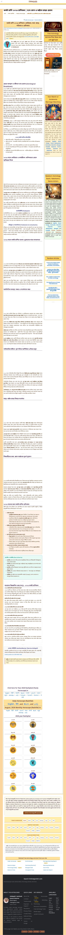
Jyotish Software (39, 914)
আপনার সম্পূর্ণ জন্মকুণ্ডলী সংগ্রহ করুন (33, 813)
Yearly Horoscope (20, 13)
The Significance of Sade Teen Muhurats (53, 283)
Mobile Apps (37, 911)
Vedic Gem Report (48, 870)
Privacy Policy (27, 911)
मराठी (17, 693)
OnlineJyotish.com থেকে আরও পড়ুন (13, 654)
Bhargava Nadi (29, 867)
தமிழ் (17, 695)
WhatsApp (36, 931)
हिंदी (12, 693)
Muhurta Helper (11, 865)
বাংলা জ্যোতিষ (11, 13)
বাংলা (38, 693)
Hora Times (46, 867)
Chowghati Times (29, 870)
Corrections (27, 919)
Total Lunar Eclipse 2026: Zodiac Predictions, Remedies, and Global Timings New (53, 264)
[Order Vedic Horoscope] (53, 26)
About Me (26, 896)
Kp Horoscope (29, 861)
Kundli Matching (40, 900)
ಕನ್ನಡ (6, 695)
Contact (26, 899)
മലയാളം (11, 695)
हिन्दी (57, 898)
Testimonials (27, 901)
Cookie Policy (27, 913)
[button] (2, 1)
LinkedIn (42, 931)
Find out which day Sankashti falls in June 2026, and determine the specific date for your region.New (53, 296)
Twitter (30, 931)
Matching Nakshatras (48, 865)
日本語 (33, 830)
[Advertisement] (23, 73)
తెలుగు (22, 693)
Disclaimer (27, 908)
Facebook (24, 931)
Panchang (37, 904)
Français (22, 695)
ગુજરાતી (33, 693)
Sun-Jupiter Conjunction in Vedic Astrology (53, 277)
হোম (5, 13)
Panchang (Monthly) (30, 865)
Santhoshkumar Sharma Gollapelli (14, 28)
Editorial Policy (28, 916)
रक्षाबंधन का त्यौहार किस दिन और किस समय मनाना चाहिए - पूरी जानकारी (53, 271)
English (7, 693)
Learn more (13, 904)
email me (19, 914)
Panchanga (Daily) (15, 867)
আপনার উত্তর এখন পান (53, 55)
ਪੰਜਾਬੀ (27, 693)
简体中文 (38, 830)
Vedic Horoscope (14, 861)
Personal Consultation (40, 906)
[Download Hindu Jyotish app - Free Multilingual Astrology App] (53, 63)
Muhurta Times (11, 870)
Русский (29, 695)
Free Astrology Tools (40, 909)
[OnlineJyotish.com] (33, 1)
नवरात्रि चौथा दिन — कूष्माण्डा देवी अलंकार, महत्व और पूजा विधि (53, 289)
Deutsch (36, 695)
